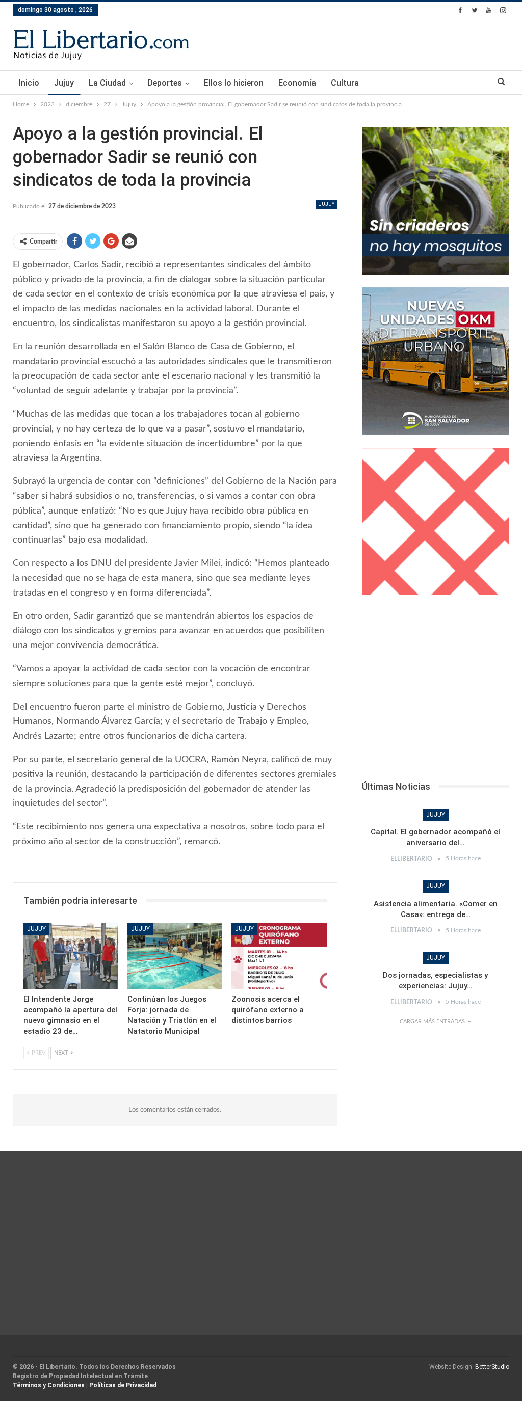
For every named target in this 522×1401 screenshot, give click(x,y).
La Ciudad (107, 83)
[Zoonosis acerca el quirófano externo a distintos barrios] (278, 956)
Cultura (345, 83)
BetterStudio (492, 1366)
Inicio (29, 83)
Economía (297, 83)
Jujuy (64, 83)
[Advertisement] (435, 691)
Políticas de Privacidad (122, 1385)
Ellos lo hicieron (234, 83)
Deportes (165, 83)
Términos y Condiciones (49, 1385)
